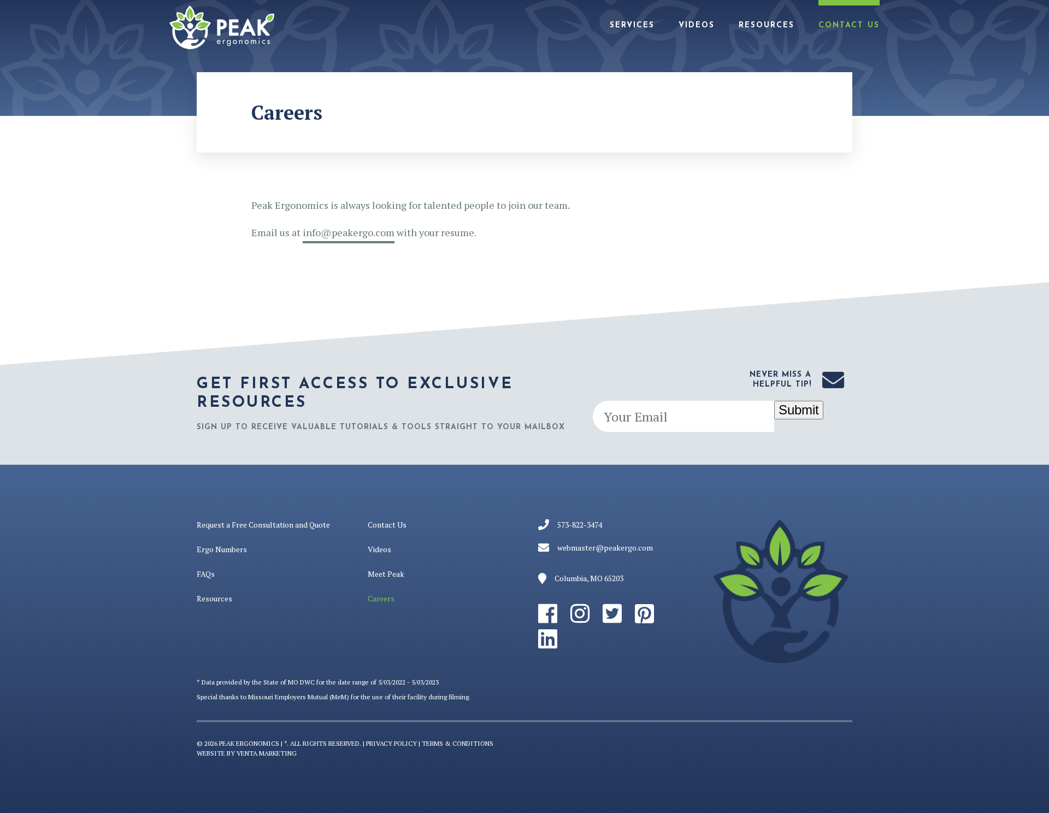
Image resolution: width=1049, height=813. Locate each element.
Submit (799, 409)
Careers (381, 598)
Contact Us (849, 25)
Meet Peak (386, 574)
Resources (766, 25)
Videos (697, 25)
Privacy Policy (391, 743)
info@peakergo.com (348, 232)
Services (632, 25)
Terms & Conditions (457, 743)
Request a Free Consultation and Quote (263, 524)
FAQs (206, 574)
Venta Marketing (267, 753)
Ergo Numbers (222, 549)
